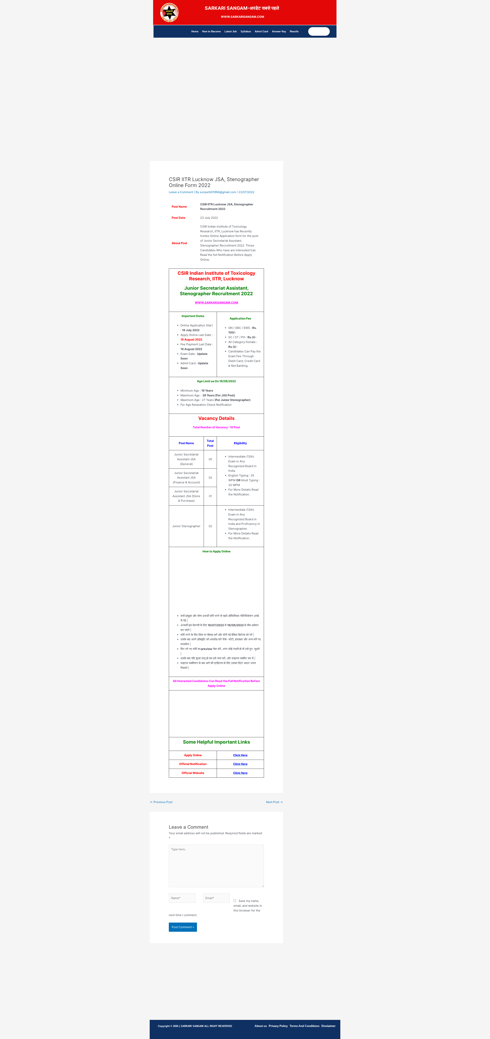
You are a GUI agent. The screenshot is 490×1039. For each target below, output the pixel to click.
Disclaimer (328, 1026)
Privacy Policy (278, 1026)
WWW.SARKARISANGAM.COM (216, 302)
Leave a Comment (181, 192)
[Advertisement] (216, 77)
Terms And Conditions (304, 1026)
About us (261, 1026)
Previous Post (161, 802)
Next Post (274, 802)
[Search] (326, 31)
